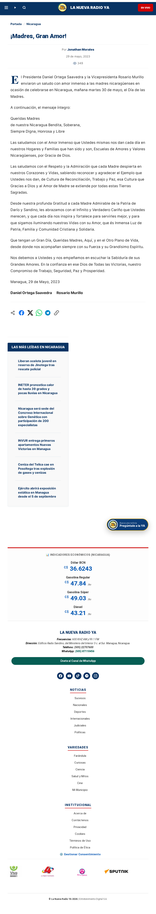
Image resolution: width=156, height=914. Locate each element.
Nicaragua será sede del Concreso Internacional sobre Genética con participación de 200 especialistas (36, 417)
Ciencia (80, 769)
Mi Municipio (80, 790)
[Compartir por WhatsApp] (39, 313)
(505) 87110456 (84, 651)
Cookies (80, 834)
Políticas (80, 732)
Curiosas (80, 762)
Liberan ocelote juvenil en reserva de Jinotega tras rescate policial (37, 365)
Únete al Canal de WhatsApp (78, 660)
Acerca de (80, 813)
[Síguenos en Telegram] (86, 675)
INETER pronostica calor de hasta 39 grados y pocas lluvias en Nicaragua (37, 389)
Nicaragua (33, 24)
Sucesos (80, 698)
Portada (16, 24)
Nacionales (80, 705)
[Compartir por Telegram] (48, 313)
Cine (80, 783)
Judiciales (80, 725)
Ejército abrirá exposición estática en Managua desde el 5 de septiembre (37, 492)
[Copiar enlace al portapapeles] (56, 313)
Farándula (80, 755)
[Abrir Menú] (6, 7)
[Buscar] (24, 7)
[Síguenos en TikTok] (78, 675)
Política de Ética (80, 847)
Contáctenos (80, 820)
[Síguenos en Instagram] (95, 675)
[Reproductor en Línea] (15, 7)
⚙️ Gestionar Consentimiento (80, 854)
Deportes (80, 712)
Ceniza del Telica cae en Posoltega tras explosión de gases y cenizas (36, 468)
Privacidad (80, 827)
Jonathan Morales (80, 49)
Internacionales (80, 718)
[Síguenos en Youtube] (69, 675)
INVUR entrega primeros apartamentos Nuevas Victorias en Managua (36, 445)
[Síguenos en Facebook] (60, 675)
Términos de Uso (80, 840)
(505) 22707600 (83, 647)
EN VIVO (145, 7)
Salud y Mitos (80, 776)
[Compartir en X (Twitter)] (30, 313)
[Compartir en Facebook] (21, 313)
